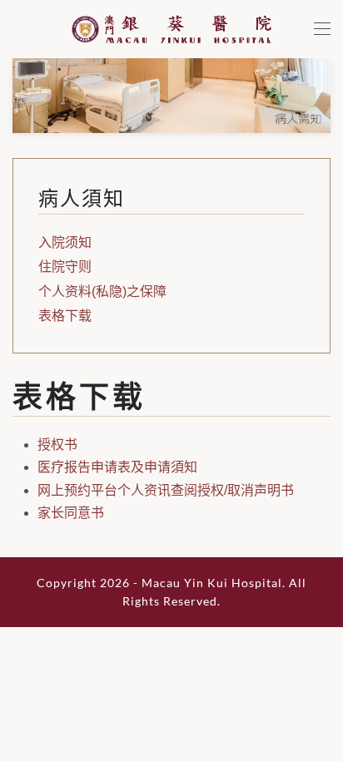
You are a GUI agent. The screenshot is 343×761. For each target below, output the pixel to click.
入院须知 (65, 242)
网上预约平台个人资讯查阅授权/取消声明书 (165, 490)
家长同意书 (70, 513)
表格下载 (65, 316)
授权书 (57, 444)
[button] (322, 29)
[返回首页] (171, 29)
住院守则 (65, 266)
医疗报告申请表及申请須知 (117, 467)
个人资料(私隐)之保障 (102, 291)
